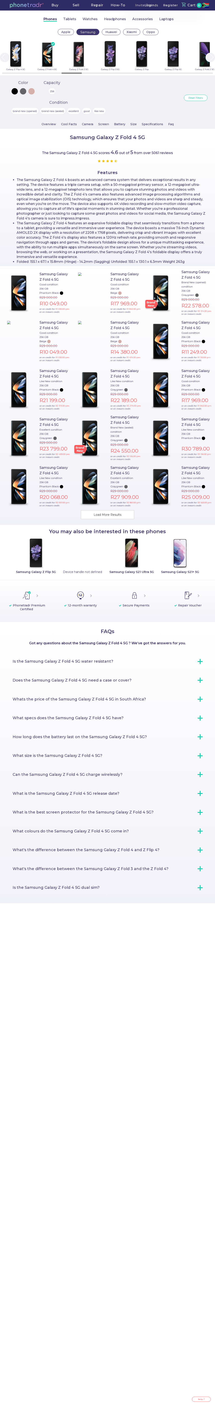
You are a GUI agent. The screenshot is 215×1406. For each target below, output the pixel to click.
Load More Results (107, 515)
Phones (50, 19)
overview (49, 124)
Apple (65, 32)
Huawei (111, 32)
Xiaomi (132, 32)
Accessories (142, 19)
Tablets (69, 19)
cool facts (69, 124)
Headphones (115, 19)
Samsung (87, 32)
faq (171, 124)
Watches (90, 19)
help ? (201, 1399)
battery (119, 124)
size (133, 124)
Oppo (150, 32)
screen (103, 124)
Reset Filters (196, 97)
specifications (152, 124)
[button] (27, 5)
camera (87, 124)
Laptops (166, 19)
